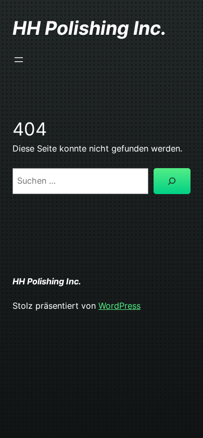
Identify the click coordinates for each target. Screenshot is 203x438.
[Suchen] (172, 181)
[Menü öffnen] (18, 59)
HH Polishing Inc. (89, 28)
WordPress (119, 305)
